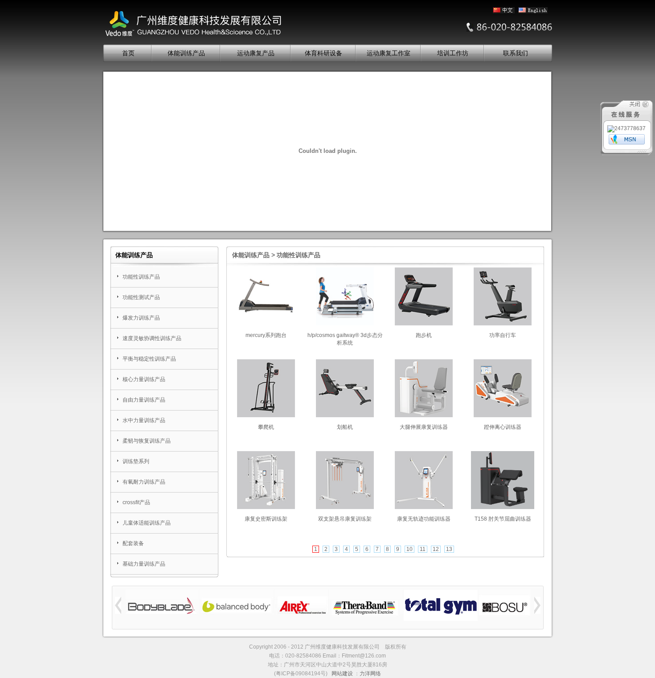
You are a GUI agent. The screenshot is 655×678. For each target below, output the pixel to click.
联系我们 (515, 53)
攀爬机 (266, 427)
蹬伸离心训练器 (502, 427)
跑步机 (424, 335)
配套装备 (133, 543)
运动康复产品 (255, 53)
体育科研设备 (323, 53)
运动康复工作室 (388, 53)
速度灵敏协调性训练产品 (152, 338)
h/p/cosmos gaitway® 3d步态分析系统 (345, 339)
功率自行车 (502, 335)
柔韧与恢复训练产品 (147, 441)
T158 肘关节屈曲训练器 (503, 519)
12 (436, 549)
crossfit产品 (136, 502)
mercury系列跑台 (266, 335)
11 (423, 549)
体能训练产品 (186, 53)
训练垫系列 (136, 461)
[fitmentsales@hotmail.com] (627, 143)
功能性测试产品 (141, 297)
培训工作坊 (452, 53)
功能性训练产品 (141, 277)
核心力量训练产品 (144, 379)
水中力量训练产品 (144, 420)
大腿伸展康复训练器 (424, 427)
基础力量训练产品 (144, 564)
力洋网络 (370, 673)
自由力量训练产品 (144, 400)
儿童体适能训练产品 (147, 523)
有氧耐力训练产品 (144, 482)
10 (409, 549)
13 (449, 549)
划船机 (345, 427)
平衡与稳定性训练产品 (149, 359)
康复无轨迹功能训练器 (423, 519)
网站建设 (342, 673)
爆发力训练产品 (141, 318)
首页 (128, 53)
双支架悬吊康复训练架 (345, 519)
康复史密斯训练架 (266, 519)
